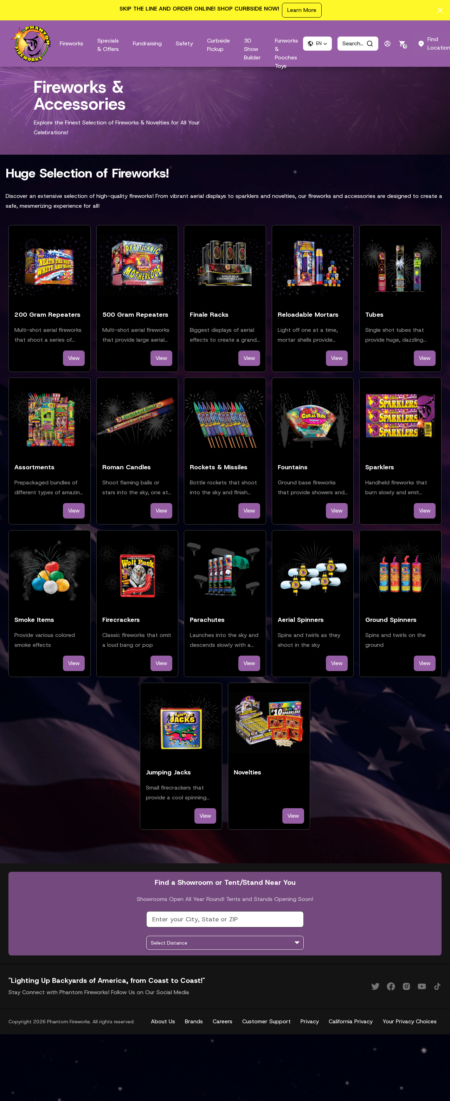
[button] (317, 43)
